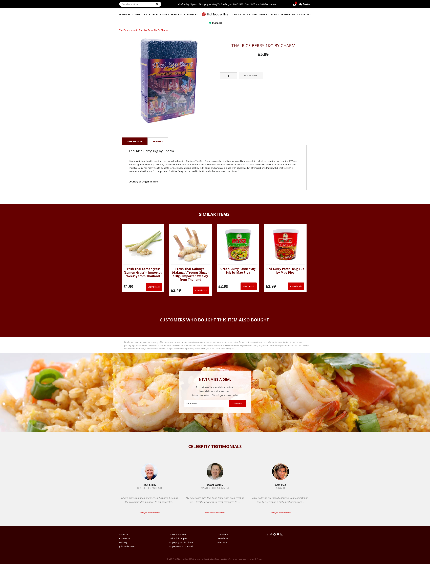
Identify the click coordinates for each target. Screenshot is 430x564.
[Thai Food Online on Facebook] (268, 534)
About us (123, 534)
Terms (251, 558)
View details (154, 286)
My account (223, 534)
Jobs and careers (127, 546)
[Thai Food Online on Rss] (281, 534)
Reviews (158, 141)
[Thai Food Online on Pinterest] (271, 534)
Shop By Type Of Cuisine (180, 542)
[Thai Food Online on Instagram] (275, 534)
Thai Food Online (188, 558)
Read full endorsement (149, 512)
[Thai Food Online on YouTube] (278, 534)
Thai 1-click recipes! (177, 538)
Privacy (260, 558)
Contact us (124, 538)
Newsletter (223, 538)
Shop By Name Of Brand (180, 546)
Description (134, 141)
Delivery (123, 542)
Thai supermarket (128, 30)
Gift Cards (222, 542)
